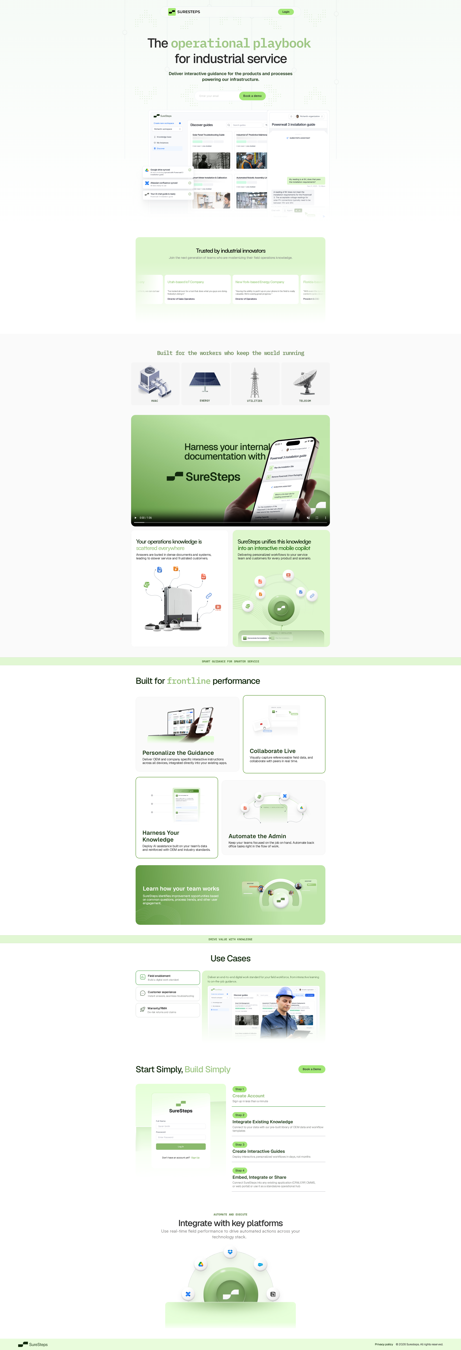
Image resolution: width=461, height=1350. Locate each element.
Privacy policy (384, 1344)
